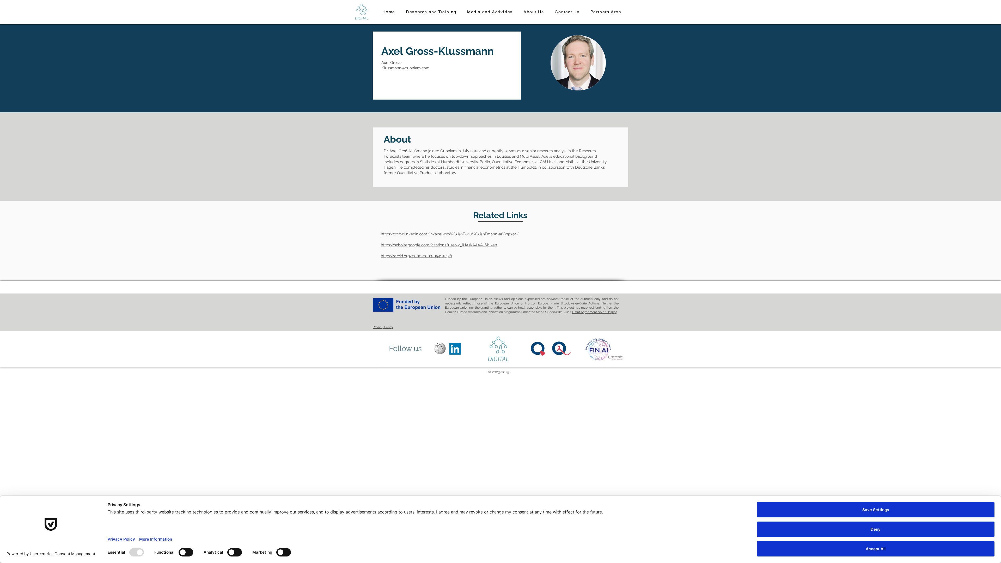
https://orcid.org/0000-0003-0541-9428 (416, 256)
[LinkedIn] (455, 349)
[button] (431, 12)
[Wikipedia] (440, 349)
